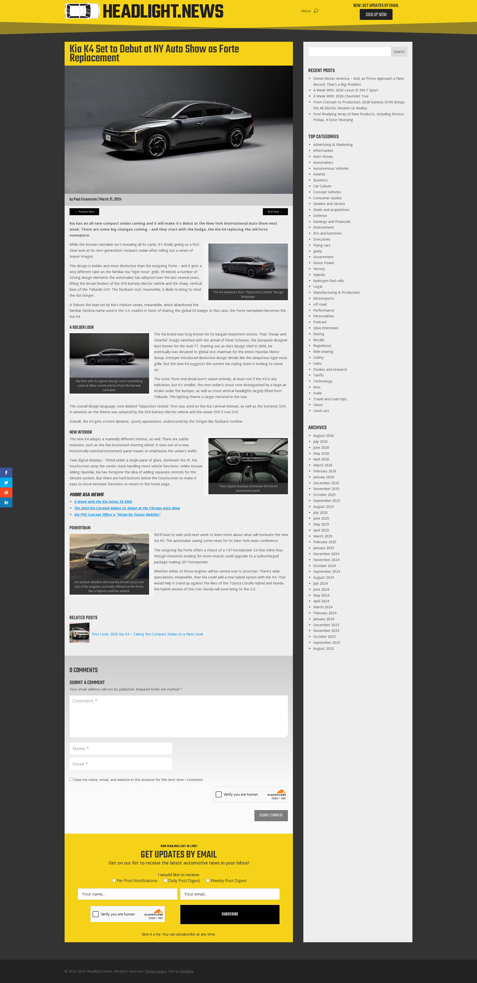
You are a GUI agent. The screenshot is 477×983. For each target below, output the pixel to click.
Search (399, 51)
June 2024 (321, 589)
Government (323, 256)
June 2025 (321, 518)
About (306, 10)
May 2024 (321, 595)
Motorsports (323, 298)
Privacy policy (155, 971)
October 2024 (324, 565)
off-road (320, 304)
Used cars (321, 410)
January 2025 (323, 547)
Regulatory (322, 345)
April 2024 (321, 601)
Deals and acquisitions (331, 209)
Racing (318, 333)
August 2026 (323, 435)
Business (320, 180)
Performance (323, 310)
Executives (322, 239)
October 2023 (324, 636)
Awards (319, 174)
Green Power (323, 262)
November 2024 (326, 559)
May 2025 (321, 524)
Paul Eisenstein (85, 199)
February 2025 (324, 541)
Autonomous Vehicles (331, 168)
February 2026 (324, 471)
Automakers (323, 162)
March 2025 (322, 536)
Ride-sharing (323, 351)
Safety (318, 357)
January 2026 (323, 477)
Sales (317, 363)
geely (317, 251)
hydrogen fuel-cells (328, 280)
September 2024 (326, 571)
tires (316, 387)
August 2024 (323, 577)
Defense (320, 215)
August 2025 (323, 506)
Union (318, 404)
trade (317, 393)
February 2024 (324, 613)
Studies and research (330, 369)
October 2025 (324, 494)
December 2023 (326, 624)
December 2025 (326, 483)
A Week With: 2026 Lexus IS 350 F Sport (345, 90)
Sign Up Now (376, 15)
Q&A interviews (325, 328)
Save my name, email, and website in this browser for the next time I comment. (138, 779)
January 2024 (323, 618)
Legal (317, 286)
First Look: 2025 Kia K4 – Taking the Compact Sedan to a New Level (147, 634)
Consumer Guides (327, 198)
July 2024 (320, 583)
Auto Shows (323, 156)
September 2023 (326, 642)
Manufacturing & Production (336, 292)
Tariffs (318, 375)
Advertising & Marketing (333, 144)
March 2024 (322, 607)
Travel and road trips (330, 399)
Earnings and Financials (332, 221)
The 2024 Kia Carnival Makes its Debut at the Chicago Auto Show (127, 508)
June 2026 (321, 447)
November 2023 (326, 630)
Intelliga (186, 971)
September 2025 (326, 500)
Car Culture (322, 186)
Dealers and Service (329, 203)
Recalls (318, 339)
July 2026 (320, 441)
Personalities (323, 316)
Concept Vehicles (327, 192)
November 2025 (326, 488)
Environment (323, 227)
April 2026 (321, 459)
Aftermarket (323, 150)
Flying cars (321, 245)
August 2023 (323, 648)
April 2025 (321, 530)
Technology (322, 381)
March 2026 (322, 465)
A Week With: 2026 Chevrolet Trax (341, 96)
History (319, 268)
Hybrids (319, 274)
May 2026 (321, 453)
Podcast (320, 322)
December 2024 (326, 553)
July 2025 (320, 512)
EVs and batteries (327, 233)
